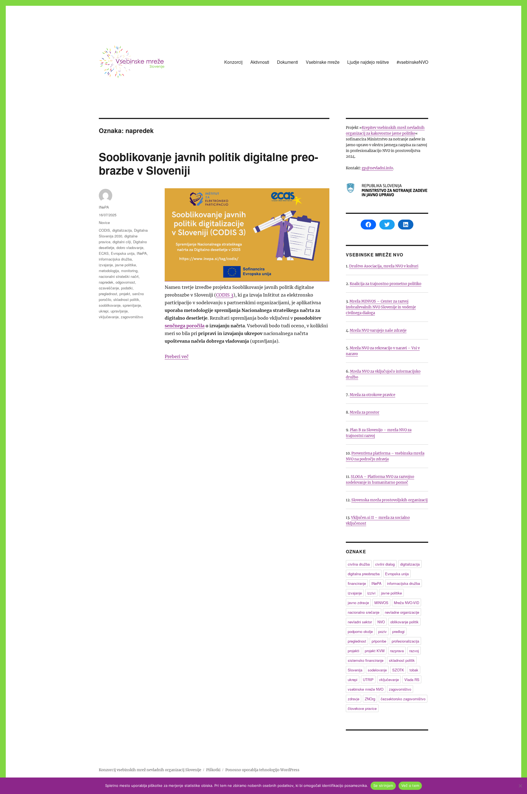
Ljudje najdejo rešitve (368, 62)
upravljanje (119, 311)
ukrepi (103, 311)
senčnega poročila (184, 325)
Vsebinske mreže (323, 62)
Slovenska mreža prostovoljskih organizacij (389, 500)
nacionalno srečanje (363, 612)
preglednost (108, 293)
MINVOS (381, 602)
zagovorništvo (132, 316)
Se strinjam (383, 785)
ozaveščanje (109, 288)
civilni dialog (385, 564)
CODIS (104, 230)
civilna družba (359, 564)
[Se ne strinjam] (520, 786)
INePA (104, 207)
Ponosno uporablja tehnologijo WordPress (262, 770)
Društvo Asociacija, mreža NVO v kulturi (383, 266)
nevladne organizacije (402, 612)
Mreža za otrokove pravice (372, 394)
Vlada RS (411, 679)
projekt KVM (375, 650)
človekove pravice (362, 708)
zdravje (353, 698)
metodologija (109, 270)
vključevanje (109, 316)
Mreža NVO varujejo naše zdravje (378, 330)
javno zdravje (358, 602)
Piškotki (213, 770)
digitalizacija (122, 230)
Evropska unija (122, 253)
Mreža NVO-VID (406, 602)
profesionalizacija (405, 641)
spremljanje (132, 305)
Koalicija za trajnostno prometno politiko (385, 283)
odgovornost (125, 282)
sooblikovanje (109, 305)
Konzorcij (233, 62)
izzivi (371, 593)
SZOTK (398, 670)
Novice (104, 222)
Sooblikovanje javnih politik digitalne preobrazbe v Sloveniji (208, 163)
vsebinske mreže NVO (365, 689)
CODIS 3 (224, 295)
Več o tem (410, 785)
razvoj (414, 650)
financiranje (357, 583)
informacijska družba (115, 259)
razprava (397, 650)
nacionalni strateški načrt (119, 276)
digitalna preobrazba (364, 573)
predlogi (398, 631)
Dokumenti (287, 62)
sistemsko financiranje (365, 660)
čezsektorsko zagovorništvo (403, 698)
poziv (382, 631)
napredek (106, 282)
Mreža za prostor (364, 412)
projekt (124, 293)
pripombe (379, 641)
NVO (381, 621)
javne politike (125, 264)
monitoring (129, 270)
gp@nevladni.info (377, 168)
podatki (127, 288)
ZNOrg (370, 698)
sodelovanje (377, 670)
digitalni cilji (122, 241)
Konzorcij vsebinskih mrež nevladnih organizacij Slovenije (150, 770)
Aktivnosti (259, 62)
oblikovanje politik (404, 621)
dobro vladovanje (129, 247)
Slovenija (355, 670)
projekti (353, 650)
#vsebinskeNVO (412, 62)
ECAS (104, 253)
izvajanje (106, 264)
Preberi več (177, 356)
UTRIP (368, 679)
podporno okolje (360, 631)
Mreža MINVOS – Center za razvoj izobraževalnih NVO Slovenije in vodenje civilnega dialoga (381, 307)
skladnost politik (126, 299)
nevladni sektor (360, 621)
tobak (414, 670)
